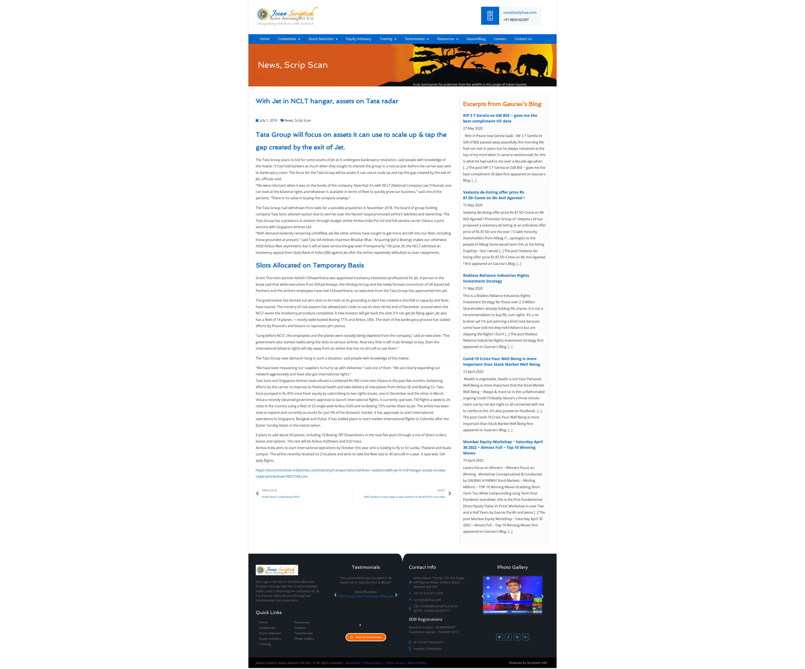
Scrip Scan (303, 120)
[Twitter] (499, 637)
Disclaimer (352, 663)
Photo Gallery (304, 638)
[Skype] (517, 637)
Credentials (287, 39)
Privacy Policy (373, 663)
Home (265, 39)
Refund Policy (417, 663)
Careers (500, 39)
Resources (445, 39)
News (288, 120)
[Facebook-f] (508, 637)
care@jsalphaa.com (520, 12)
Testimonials (415, 39)
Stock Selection (321, 39)
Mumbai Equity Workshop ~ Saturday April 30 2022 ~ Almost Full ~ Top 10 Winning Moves (503, 370)
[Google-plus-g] (525, 637)
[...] (519, 186)
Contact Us (523, 39)
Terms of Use (395, 663)
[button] (335, 595)
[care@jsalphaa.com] (490, 16)
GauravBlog (476, 39)
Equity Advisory (358, 39)
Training (386, 39)
